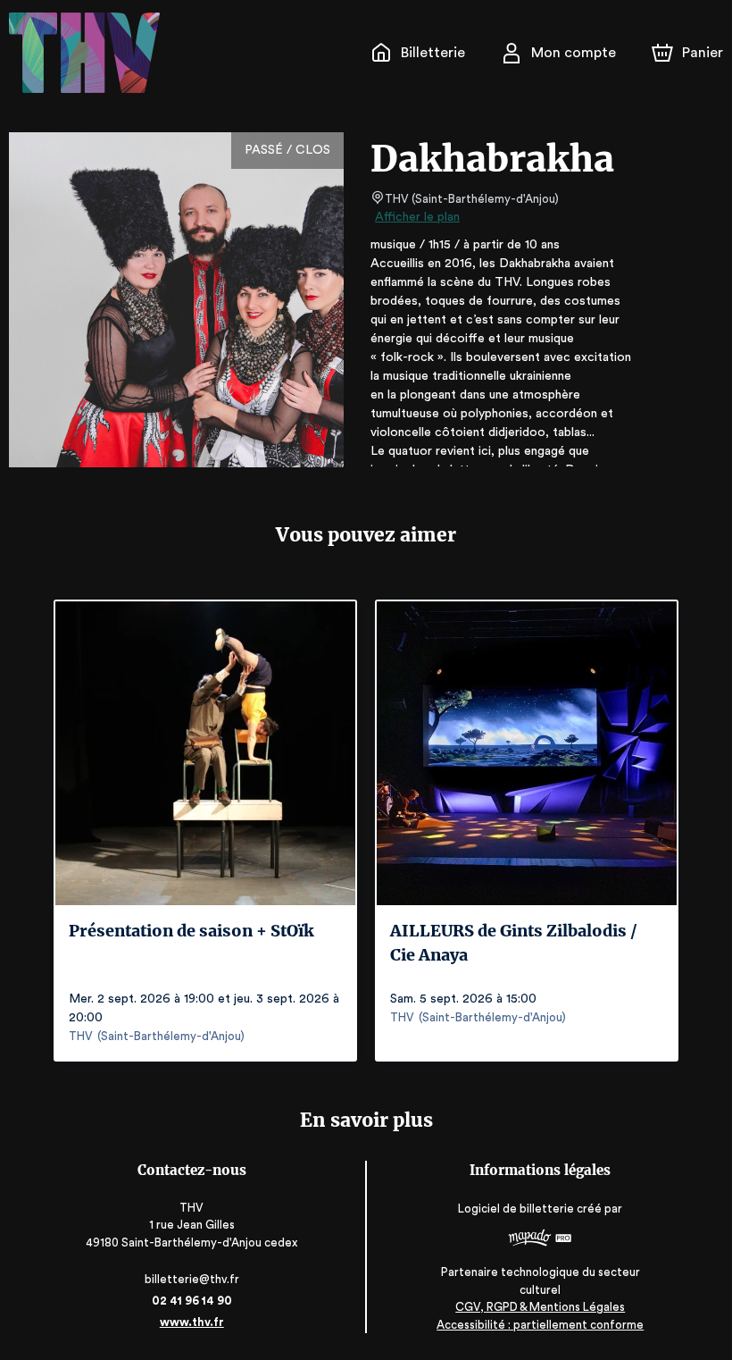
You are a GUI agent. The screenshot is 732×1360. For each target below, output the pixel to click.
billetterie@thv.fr (192, 1279)
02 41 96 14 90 (192, 1300)
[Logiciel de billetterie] (540, 1240)
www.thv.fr (192, 1322)
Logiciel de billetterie (516, 1208)
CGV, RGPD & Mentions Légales (540, 1307)
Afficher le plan (417, 217)
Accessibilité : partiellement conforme (540, 1325)
